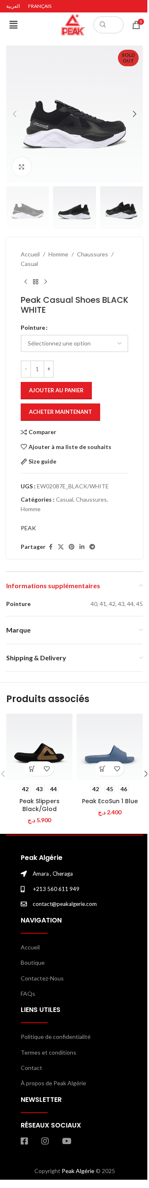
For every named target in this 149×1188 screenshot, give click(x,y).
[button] (13, 24)
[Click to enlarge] (21, 166)
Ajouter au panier (56, 390)
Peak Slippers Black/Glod (39, 805)
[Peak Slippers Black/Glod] (39, 747)
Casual (29, 263)
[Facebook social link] (50, 547)
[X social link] (60, 547)
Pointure (33, 327)
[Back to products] (36, 282)
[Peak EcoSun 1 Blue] (110, 747)
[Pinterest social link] (71, 547)
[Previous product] (26, 282)
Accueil (30, 254)
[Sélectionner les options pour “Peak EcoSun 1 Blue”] (102, 768)
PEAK (28, 527)
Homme (58, 254)
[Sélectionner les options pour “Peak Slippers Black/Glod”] (32, 768)
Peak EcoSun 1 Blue (110, 801)
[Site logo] (73, 24)
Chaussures (92, 254)
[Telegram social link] (92, 547)
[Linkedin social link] (82, 547)
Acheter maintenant (60, 411)
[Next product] (45, 282)
